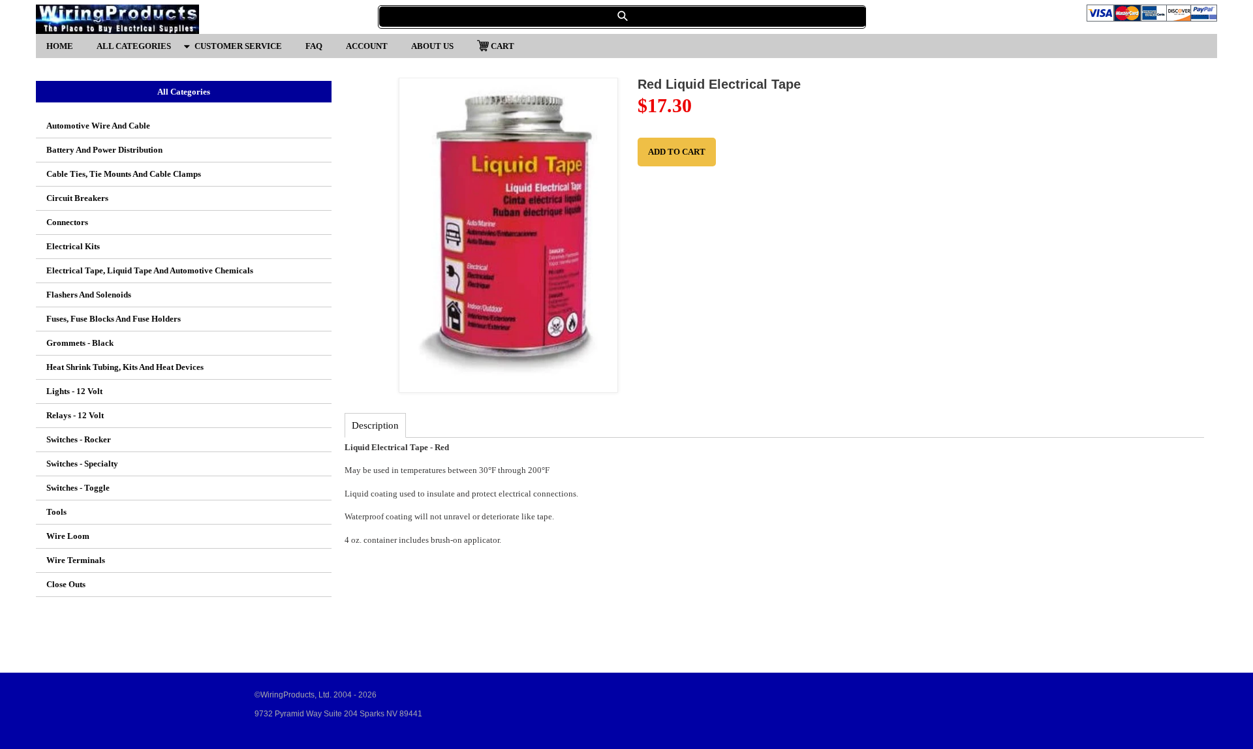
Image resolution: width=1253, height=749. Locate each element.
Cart (502, 45)
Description (375, 425)
